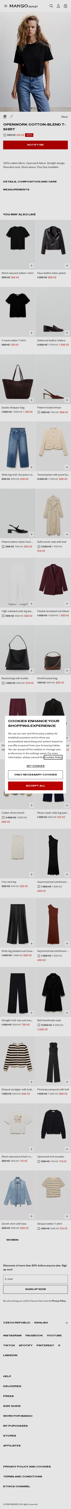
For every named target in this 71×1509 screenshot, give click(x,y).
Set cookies (36, 766)
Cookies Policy (53, 757)
